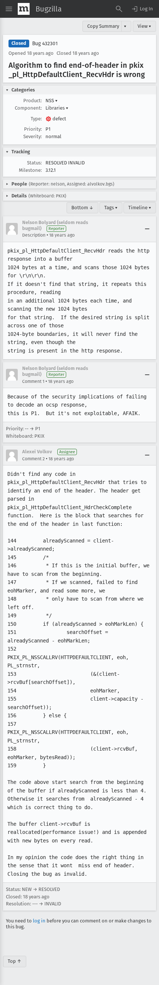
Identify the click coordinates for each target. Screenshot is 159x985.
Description (33, 235)
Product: (32, 100)
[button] (142, 9)
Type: (36, 118)
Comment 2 (33, 458)
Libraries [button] (56, 108)
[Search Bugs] (119, 9)
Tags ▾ (111, 207)
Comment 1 (33, 381)
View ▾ (144, 26)
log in (39, 921)
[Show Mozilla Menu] (24, 9)
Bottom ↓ (82, 207)
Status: (34, 163)
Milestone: (30, 170)
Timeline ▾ (139, 207)
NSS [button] (51, 100)
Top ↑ (14, 961)
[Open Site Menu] (9, 9)
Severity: (32, 136)
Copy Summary (103, 26)
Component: (28, 108)
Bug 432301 (45, 43)
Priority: (33, 129)
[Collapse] (147, 229)
